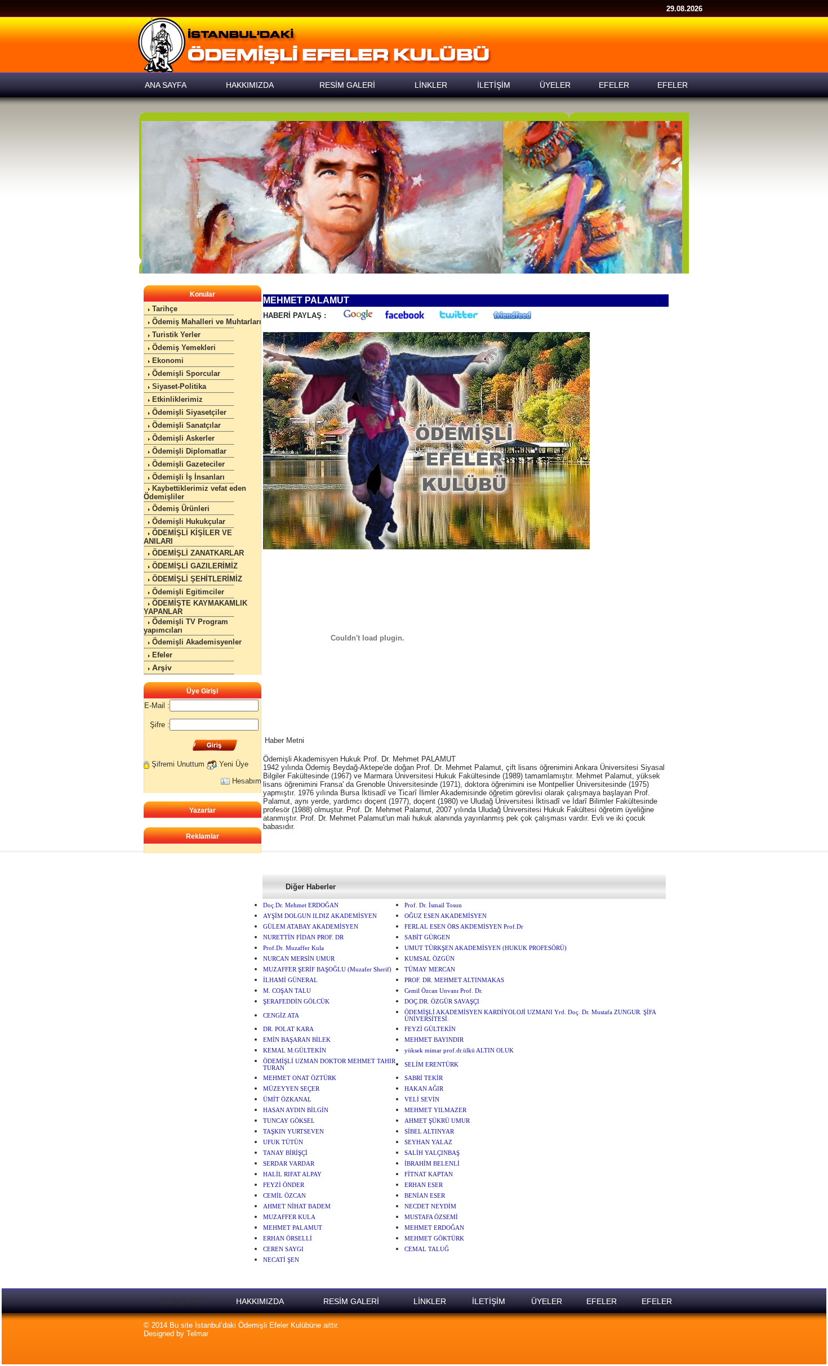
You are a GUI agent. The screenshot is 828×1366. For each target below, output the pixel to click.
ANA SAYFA (181, 1301)
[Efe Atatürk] (411, 197)
